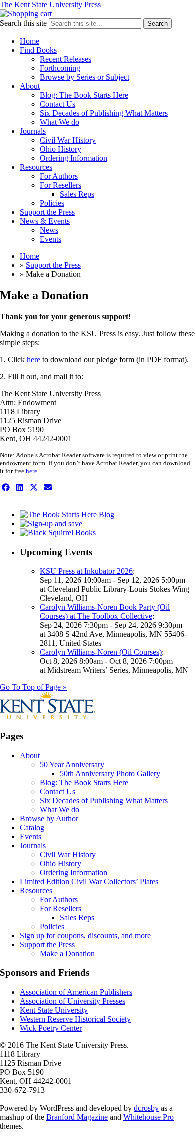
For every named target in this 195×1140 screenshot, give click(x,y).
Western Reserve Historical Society (75, 1019)
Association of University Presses (73, 1001)
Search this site (23, 23)
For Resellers (61, 185)
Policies (52, 203)
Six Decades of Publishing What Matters (104, 113)
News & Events (45, 221)
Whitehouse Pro (149, 1117)
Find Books (38, 50)
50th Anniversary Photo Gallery (110, 773)
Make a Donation (67, 953)
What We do (60, 122)
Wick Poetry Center (51, 1028)
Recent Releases (66, 59)
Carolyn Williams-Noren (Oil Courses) (101, 652)
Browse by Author (49, 818)
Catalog (32, 827)
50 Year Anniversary (72, 764)
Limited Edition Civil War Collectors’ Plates (89, 881)
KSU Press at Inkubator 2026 (86, 571)
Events (51, 239)
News (49, 230)
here (33, 359)
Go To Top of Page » (33, 687)
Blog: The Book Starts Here (84, 95)
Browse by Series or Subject (85, 77)
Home (30, 41)
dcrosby (146, 1108)
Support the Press (47, 212)
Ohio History (61, 149)
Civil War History (68, 140)
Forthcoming (60, 68)
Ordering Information (74, 158)
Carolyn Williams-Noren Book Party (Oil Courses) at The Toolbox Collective (105, 611)
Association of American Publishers (76, 992)
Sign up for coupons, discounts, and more (85, 935)
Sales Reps (77, 194)
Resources (36, 167)
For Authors (59, 176)
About (30, 86)
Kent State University (54, 1010)
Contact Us (58, 104)
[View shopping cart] (26, 13)
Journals (33, 131)
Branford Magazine (77, 1117)
